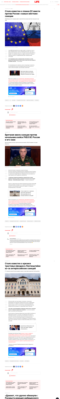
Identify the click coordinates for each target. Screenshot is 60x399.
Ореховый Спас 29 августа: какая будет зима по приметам (33, 387)
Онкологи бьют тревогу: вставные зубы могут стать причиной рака (22, 127)
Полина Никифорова (11, 96)
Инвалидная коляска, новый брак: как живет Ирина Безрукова (34, 255)
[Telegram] (18, 106)
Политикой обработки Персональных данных (22, 4)
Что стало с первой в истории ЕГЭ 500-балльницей (11, 122)
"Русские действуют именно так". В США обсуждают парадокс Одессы (34, 122)
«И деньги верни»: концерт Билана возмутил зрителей (10, 387)
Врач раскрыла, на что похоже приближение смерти (23, 255)
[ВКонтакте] (20, 106)
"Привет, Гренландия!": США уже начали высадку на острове (10, 255)
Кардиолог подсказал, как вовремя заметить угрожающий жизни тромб (22, 251)
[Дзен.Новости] (14, 106)
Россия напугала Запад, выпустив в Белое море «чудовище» (10, 127)
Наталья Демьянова (11, 217)
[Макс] (16, 106)
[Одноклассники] (22, 106)
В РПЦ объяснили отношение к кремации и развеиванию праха (23, 383)
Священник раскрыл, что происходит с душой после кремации (22, 122)
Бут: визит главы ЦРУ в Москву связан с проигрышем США (34, 127)
